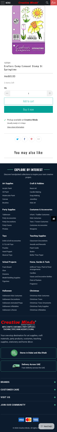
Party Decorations (9, 222)
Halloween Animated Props (12, 303)
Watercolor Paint (8, 196)
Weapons (33, 229)
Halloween (7, 291)
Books (32, 252)
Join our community (13, 405)
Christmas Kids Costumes (39, 296)
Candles (33, 273)
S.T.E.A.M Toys (7, 244)
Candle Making (35, 192)
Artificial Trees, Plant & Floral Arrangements (40, 268)
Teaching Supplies (38, 236)
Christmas (34, 291)
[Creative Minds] (28, 2)
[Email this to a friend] (39, 139)
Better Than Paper (36, 255)
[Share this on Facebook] (25, 139)
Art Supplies (7, 183)
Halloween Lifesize (9, 310)
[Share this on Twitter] (18, 139)
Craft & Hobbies (37, 183)
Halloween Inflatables (10, 306)
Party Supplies (8, 209)
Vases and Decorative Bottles (41, 277)
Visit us (5, 397)
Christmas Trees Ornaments (40, 303)
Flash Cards (34, 248)
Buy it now (28, 109)
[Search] (47, 2)
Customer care (10, 389)
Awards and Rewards (38, 244)
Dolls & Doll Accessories (11, 241)
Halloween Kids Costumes (12, 296)
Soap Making (35, 196)
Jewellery (33, 199)
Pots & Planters (35, 280)
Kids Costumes (35, 218)
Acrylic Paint (7, 188)
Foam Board (6, 267)
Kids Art (33, 203)
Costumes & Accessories (41, 209)
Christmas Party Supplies (39, 306)
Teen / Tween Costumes (39, 222)
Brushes (5, 203)
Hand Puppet (7, 252)
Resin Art (33, 188)
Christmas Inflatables (38, 310)
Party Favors (7, 225)
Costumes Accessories (38, 225)
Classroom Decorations (38, 241)
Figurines (5, 281)
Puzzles (5, 248)
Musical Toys (7, 255)
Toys (4, 236)
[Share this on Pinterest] (32, 139)
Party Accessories (9, 218)
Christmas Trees (36, 299)
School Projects (9, 262)
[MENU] (1, 2)
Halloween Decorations (11, 299)
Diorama (5, 274)
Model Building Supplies (11, 278)
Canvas (5, 199)
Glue (4, 270)
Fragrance (33, 284)
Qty (5, 88)
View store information (15, 127)
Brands (5, 382)
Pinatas (5, 229)
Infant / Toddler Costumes (39, 215)
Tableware (6, 215)
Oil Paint (5, 192)
